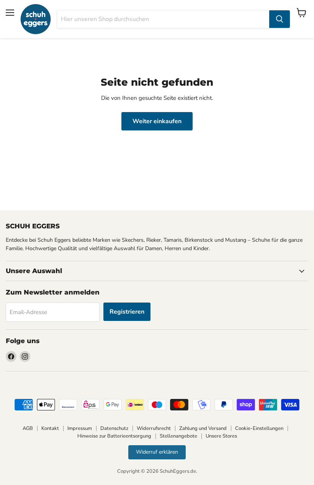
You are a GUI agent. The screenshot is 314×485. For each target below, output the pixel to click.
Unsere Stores (221, 436)
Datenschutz (114, 428)
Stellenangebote (178, 436)
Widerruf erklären (157, 452)
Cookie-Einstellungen (259, 428)
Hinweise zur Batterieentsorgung (114, 436)
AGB (28, 428)
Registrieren (127, 312)
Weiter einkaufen (157, 121)
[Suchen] (279, 19)
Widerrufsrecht (154, 428)
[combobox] (163, 19)
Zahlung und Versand (203, 428)
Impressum (79, 428)
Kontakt (50, 428)
